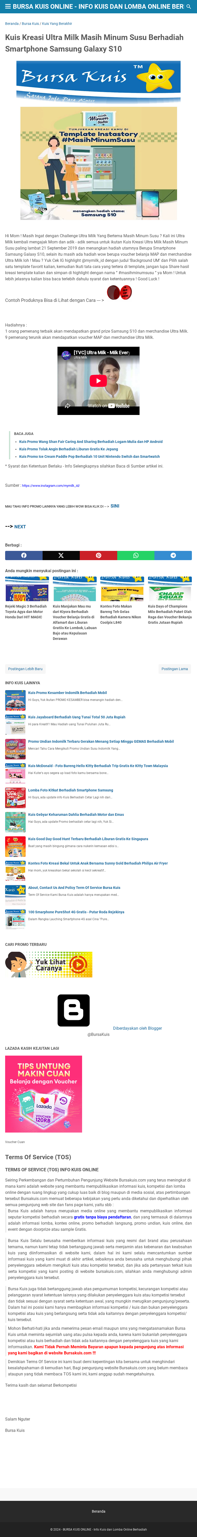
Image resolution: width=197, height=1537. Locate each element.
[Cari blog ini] (189, 7)
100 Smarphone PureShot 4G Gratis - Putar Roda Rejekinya (76, 912)
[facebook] (24, 555)
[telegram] (173, 555)
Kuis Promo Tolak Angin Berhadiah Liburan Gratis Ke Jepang (68, 449)
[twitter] (61, 555)
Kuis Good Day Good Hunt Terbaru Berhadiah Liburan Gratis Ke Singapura (88, 839)
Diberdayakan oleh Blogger (137, 1028)
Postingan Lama (175, 669)
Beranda (98, 1511)
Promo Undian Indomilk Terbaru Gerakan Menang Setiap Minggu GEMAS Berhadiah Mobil (101, 741)
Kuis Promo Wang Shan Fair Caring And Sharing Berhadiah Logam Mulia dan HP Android (91, 442)
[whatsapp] (136, 555)
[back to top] (187, 1525)
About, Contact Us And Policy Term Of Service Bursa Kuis (74, 888)
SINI (115, 506)
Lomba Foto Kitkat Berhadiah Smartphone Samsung (70, 790)
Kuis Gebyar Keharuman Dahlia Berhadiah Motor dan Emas (76, 814)
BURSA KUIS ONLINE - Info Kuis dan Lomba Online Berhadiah (105, 1529)
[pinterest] (98, 555)
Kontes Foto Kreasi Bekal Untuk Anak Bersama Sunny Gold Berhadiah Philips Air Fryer (98, 863)
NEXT (20, 526)
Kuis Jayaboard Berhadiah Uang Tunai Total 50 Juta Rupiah (76, 717)
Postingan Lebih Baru (25, 669)
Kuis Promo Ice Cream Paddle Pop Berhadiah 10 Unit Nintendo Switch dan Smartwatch (89, 456)
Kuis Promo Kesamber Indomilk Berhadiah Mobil (67, 693)
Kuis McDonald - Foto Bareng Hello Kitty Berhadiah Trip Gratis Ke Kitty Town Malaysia (98, 766)
